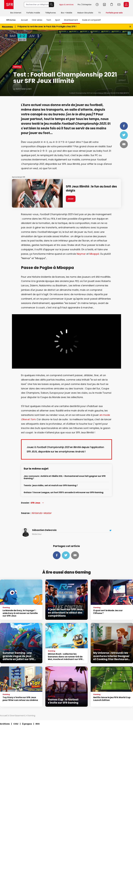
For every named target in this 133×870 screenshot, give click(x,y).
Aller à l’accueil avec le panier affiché (111, 4)
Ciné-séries (37, 20)
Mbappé (94, 253)
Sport (57, 20)
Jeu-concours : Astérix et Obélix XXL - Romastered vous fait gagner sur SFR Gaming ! (65, 477)
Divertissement (71, 20)
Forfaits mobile (33, 12)
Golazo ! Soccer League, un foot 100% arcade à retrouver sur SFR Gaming (63, 492)
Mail (124, 144)
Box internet (15, 12)
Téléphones (50, 12)
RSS (38, 723)
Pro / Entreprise (84, 4)
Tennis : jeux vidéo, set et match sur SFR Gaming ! (51, 485)
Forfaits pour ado (114, 12)
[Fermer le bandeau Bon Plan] (130, 27)
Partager (124, 126)
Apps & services (66, 4)
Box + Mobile (66, 12)
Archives (5, 723)
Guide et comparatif (91, 20)
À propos (27, 723)
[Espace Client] (126, 4)
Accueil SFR (9, 4)
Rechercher (51, 4)
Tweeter (124, 135)
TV (99, 12)
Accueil (24, 20)
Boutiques (104, 4)
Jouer (71, 198)
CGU (15, 723)
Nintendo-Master (41, 513)
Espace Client (126, 4)
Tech (48, 20)
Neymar (81, 253)
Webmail (119, 4)
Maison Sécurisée (85, 12)
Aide (97, 4)
